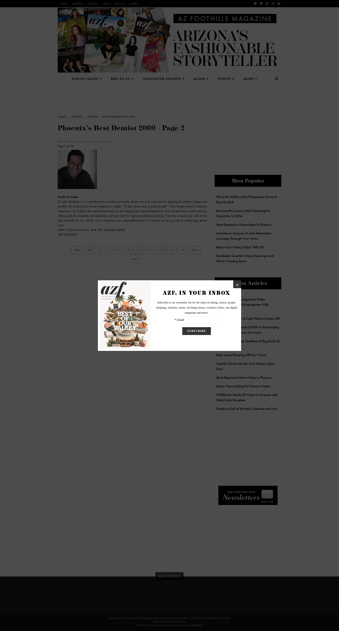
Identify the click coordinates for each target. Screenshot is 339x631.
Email (180, 319)
